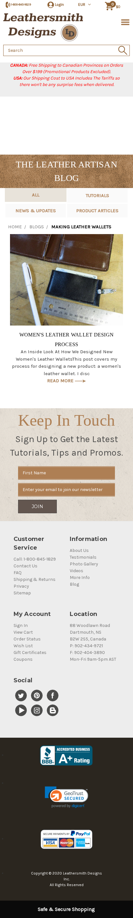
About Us (79, 550)
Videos (76, 570)
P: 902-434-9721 (86, 645)
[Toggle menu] (124, 22)
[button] (66, 797)
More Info (80, 577)
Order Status (27, 639)
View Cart (23, 632)
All (35, 195)
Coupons (23, 659)
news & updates (35, 210)
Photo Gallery (84, 564)
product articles (97, 210)
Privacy (21, 586)
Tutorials (97, 195)
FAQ (18, 572)
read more (61, 380)
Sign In (21, 625)
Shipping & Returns (35, 579)
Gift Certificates (30, 652)
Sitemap (22, 593)
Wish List (23, 645)
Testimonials (83, 557)
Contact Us (25, 566)
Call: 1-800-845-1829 (35, 559)
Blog (74, 584)
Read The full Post (66, 279)
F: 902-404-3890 (87, 652)
